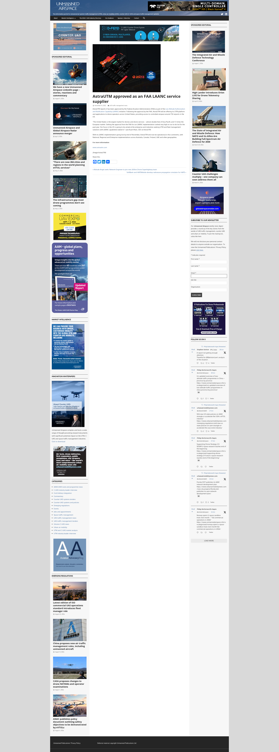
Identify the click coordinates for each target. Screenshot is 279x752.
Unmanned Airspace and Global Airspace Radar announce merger (66, 130)
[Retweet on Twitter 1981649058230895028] (202, 532)
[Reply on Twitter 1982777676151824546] (198, 431)
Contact (136, 18)
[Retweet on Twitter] (202, 346)
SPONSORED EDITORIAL (62, 57)
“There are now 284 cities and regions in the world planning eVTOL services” (69, 165)
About (56, 18)
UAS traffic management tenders (66, 521)
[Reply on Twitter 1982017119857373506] (198, 502)
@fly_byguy (213, 349)
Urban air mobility (60, 527)
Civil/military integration (63, 493)
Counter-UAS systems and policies (66, 502)
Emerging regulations (62, 505)
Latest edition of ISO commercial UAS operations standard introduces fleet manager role (68, 607)
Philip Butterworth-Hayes (206, 370)
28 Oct (221, 349)
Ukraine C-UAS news (61, 524)
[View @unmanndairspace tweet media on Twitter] (198, 392)
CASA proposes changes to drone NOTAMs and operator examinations (68, 684)
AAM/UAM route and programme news (68, 487)
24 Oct (213, 512)
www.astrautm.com (100, 147)
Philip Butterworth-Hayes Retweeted (214, 346)
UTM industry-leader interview (65, 533)
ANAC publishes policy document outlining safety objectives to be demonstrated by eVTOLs (69, 723)
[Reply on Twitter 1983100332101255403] (198, 363)
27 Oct (211, 411)
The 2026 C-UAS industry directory (90, 18)
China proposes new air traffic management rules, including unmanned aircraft (69, 646)
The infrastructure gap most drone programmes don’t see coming (68, 202)
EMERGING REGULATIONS (62, 576)
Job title (193, 280)
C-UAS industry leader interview (65, 490)
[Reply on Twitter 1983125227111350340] (198, 398)
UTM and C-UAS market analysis (66, 530)
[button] (144, 18)
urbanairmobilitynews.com (207, 408)
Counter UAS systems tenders (65, 499)
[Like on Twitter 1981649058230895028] (206, 532)
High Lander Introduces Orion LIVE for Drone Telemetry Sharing (208, 95)
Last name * (195, 266)
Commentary (58, 496)
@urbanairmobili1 (202, 411)
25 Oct (211, 479)
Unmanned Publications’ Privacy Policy (66, 743)
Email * (193, 273)
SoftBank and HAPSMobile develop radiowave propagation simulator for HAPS (156, 172)
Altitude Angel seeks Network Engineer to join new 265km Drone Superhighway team (125, 169)
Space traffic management (63, 515)
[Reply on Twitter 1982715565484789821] (198, 466)
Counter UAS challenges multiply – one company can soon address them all (207, 177)
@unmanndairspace (202, 373)
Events (56, 509)
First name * (195, 259)
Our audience (109, 18)
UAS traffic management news (118, 105)
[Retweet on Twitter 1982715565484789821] (202, 466)
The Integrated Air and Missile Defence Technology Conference (208, 57)
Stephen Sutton (203, 350)
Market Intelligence (68, 18)
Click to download (58, 441)
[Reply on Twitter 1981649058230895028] (198, 532)
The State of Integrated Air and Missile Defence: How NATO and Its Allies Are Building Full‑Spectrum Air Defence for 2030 (206, 136)
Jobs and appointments (62, 512)
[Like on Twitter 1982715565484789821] (206, 466)
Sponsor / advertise (124, 18)
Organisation (195, 287)
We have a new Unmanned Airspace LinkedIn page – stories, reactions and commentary (67, 91)
